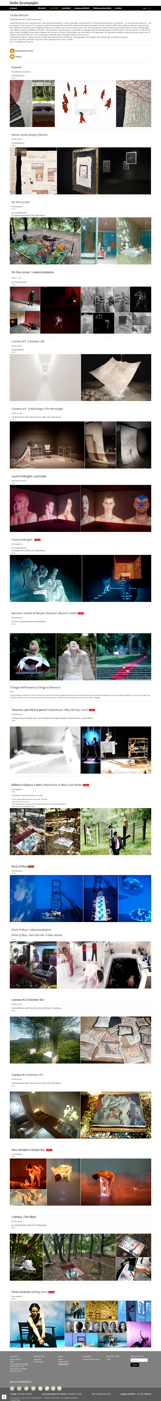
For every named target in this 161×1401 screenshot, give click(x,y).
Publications (63, 1364)
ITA (149, 8)
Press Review (63, 1362)
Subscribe (37, 1359)
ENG (145, 8)
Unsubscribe (38, 1362)
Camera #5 (19, 341)
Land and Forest (16, 1371)
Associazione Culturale (18, 1369)
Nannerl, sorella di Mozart (28, 613)
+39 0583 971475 (74, 1394)
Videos (18, 56)
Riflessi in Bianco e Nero (27, 785)
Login (108, 1359)
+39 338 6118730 (24, 1394)
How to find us (15, 1359)
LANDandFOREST (81, 8)
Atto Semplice (21, 1150)
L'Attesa (17, 1217)
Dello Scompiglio (24, 3)
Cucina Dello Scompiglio (19, 1364)
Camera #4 (19, 409)
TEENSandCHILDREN (102, 8)
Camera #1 (19, 1075)
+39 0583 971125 (103, 1394)
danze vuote (29, 135)
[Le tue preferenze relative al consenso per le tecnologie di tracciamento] (4, 1397)
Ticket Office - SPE (17, 1366)
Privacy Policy (55, 1398)
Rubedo (17, 67)
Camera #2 (19, 1000)
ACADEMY (66, 8)
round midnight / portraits (29, 476)
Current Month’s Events (91, 1359)
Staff (11, 1362)
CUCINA (118, 8)
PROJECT (42, 8)
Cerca (134, 1365)
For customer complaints (69, 1398)
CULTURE (54, 8)
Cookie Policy (15, 1400)
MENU (14, 8)
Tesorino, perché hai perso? (29, 710)
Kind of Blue (19, 866)
